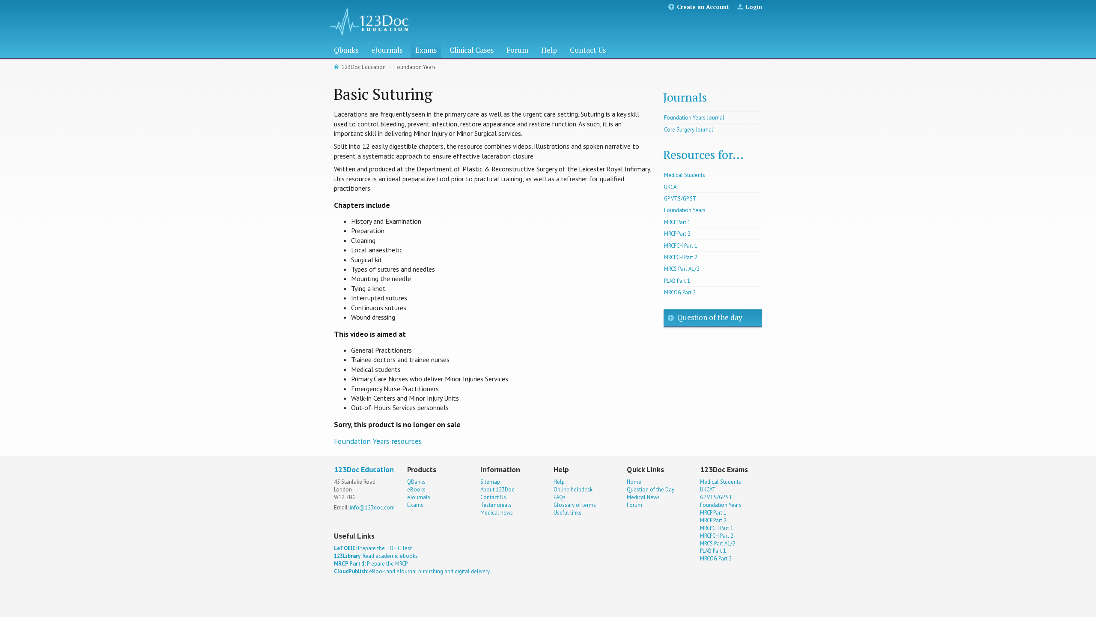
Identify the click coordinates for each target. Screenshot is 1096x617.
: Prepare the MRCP (371, 563)
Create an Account (703, 7)
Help (549, 50)
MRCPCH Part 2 (680, 257)
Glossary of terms (575, 505)
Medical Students (684, 175)
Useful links (567, 512)
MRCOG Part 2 (680, 292)
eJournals (386, 50)
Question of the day (709, 317)
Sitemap (490, 481)
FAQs (560, 497)
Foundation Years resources (378, 441)
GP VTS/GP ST (680, 198)
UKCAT (672, 187)
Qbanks (346, 50)
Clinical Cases (472, 50)
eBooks (416, 489)
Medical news (496, 512)
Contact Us (588, 50)
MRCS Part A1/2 (682, 269)
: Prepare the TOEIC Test (373, 548)
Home (634, 481)
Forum (517, 50)
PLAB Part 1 (677, 281)
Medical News (643, 497)
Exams (426, 50)
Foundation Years (415, 67)
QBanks (416, 481)
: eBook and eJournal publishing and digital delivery (412, 571)
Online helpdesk (573, 489)
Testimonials (496, 505)
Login (754, 7)
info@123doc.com (372, 507)
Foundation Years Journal (694, 117)
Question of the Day (650, 489)
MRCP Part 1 (677, 222)
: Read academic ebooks (376, 556)
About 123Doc (497, 489)
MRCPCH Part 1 (680, 245)
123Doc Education (364, 67)
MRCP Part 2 (677, 233)
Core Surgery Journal (688, 129)
